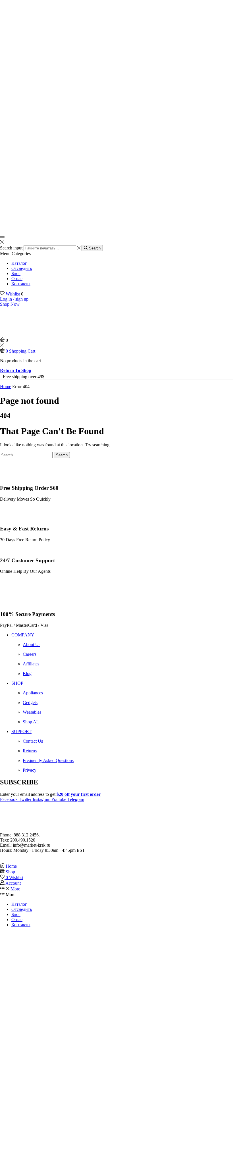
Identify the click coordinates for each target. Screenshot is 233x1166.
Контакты (20, 283)
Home (5, 386)
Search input (11, 247)
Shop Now (10, 304)
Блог (15, 273)
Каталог (19, 263)
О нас (16, 278)
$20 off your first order (79, 794)
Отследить (21, 268)
